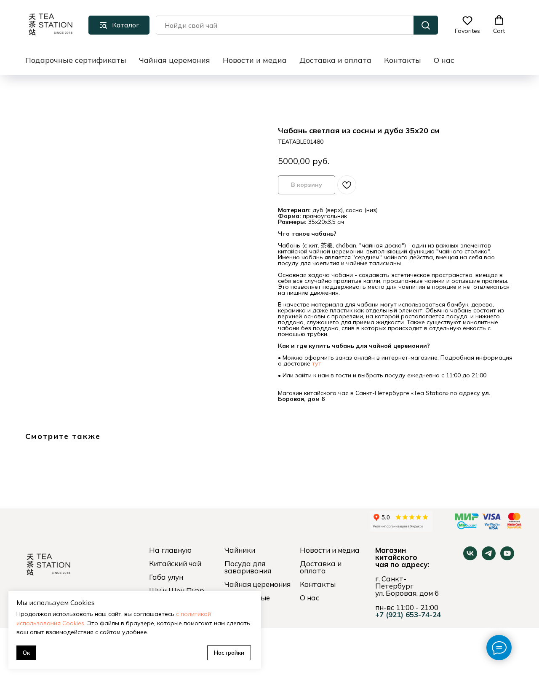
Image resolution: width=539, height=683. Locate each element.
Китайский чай (175, 563)
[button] (467, 25)
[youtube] (507, 558)
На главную (170, 550)
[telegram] (489, 558)
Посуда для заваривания (247, 567)
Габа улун (166, 577)
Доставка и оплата (335, 60)
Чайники (239, 550)
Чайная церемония (174, 60)
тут (316, 363)
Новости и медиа (255, 60)
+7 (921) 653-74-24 (408, 614)
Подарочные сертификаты (75, 60)
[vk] (470, 558)
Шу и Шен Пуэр (176, 590)
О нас (444, 60)
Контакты (402, 60)
